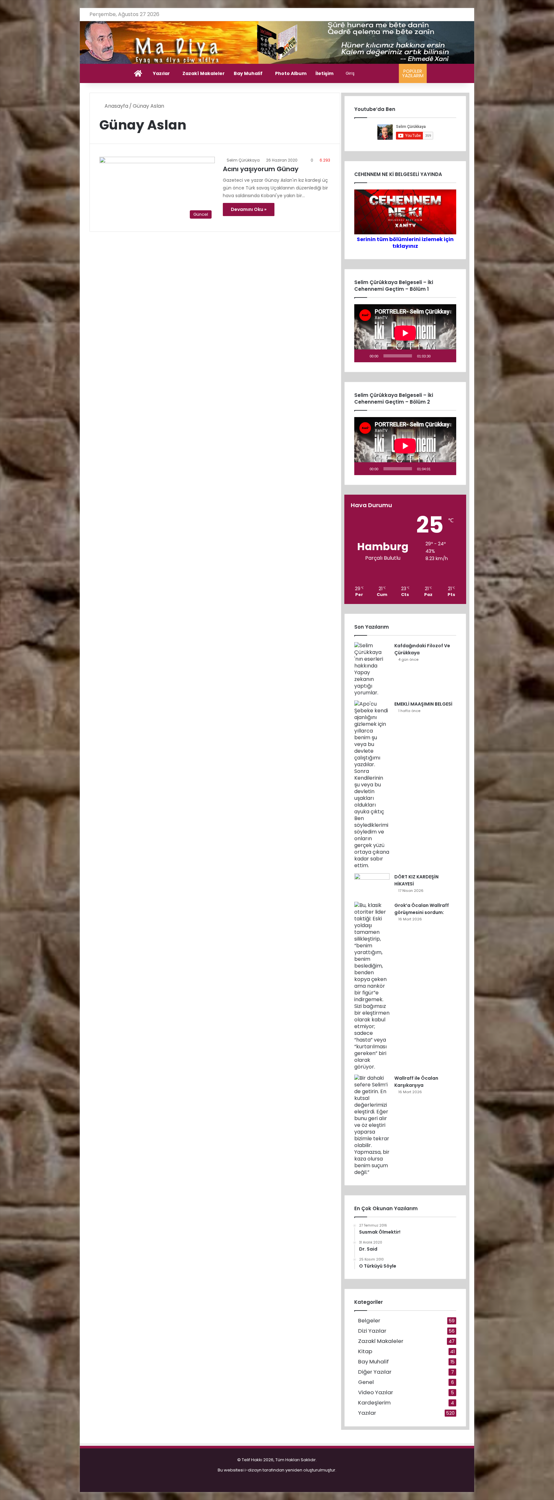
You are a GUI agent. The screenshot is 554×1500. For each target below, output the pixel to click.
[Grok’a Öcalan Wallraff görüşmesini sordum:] (372, 986)
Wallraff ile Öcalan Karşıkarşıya (416, 1081)
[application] (405, 333)
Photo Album (290, 73)
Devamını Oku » (248, 209)
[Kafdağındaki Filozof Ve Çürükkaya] (372, 669)
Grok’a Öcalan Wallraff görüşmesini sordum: (421, 909)
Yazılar (161, 73)
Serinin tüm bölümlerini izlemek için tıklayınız (405, 243)
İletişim (324, 73)
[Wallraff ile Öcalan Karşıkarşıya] (372, 1125)
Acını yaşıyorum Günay (260, 168)
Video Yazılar (375, 1392)
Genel (366, 1382)
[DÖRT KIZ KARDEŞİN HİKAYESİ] (372, 885)
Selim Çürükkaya (243, 160)
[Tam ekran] (448, 356)
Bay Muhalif (248, 73)
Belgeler (369, 1320)
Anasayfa (115, 106)
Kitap (365, 1351)
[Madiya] (277, 42)
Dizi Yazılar (372, 1331)
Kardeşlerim (374, 1402)
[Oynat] (362, 356)
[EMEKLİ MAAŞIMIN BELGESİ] (372, 784)
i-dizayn (253, 1470)
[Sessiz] (437, 356)
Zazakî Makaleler (203, 73)
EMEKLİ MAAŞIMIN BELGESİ (423, 704)
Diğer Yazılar (374, 1372)
